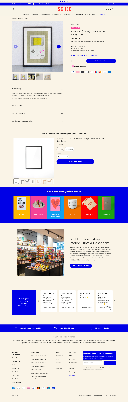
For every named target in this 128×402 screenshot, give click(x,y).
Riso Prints (15, 379)
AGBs (105, 395)
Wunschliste (112, 4)
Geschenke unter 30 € (38, 359)
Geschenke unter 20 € (38, 356)
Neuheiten (26, 14)
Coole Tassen (16, 361)
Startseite (14, 18)
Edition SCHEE (75, 25)
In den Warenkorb (101, 61)
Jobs (57, 359)
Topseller (35, 14)
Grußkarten (16, 368)
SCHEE (17, 395)
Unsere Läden (58, 364)
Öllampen (15, 375)
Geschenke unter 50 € (38, 363)
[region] (76, 301)
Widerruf (72, 375)
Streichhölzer (16, 382)
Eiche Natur (69, 149)
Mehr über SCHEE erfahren (81, 266)
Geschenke (67, 14)
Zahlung (72, 372)
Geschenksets (36, 370)
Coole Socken (16, 358)
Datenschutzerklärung (85, 395)
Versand (80, 42)
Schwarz (60, 149)
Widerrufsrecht (98, 395)
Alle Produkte (45, 14)
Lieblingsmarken (90, 14)
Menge (59, 153)
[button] (115, 9)
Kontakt (72, 359)
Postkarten (15, 365)
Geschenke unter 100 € (39, 366)
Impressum (113, 395)
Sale (101, 14)
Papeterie (15, 372)
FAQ (70, 356)
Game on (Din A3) (23, 18)
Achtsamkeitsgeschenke (39, 373)
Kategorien (55, 14)
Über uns (59, 368)
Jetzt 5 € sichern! (109, 363)
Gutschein (79, 14)
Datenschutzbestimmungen (97, 369)
